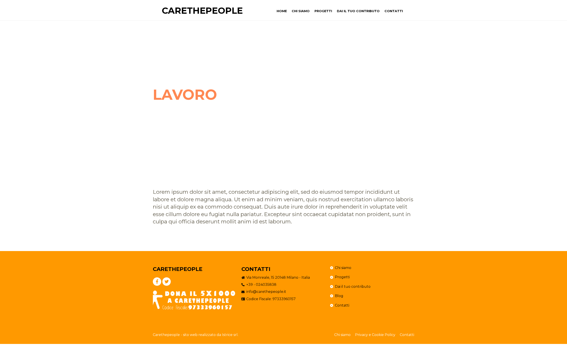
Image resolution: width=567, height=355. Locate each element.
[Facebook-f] (157, 281)
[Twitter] (166, 281)
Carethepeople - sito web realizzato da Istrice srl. (195, 335)
